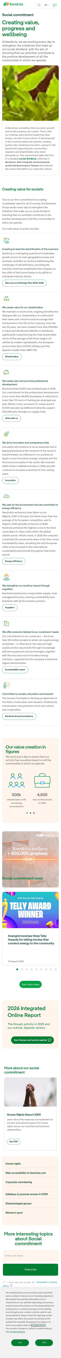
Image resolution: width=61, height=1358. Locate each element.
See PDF (13, 1142)
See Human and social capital (30, 1040)
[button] (27, 813)
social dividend (27, 159)
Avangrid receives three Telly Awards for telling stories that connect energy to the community (31, 940)
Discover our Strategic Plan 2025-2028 (24, 283)
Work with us (11, 418)
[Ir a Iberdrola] (14, 4)
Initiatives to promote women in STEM (27, 1194)
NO (20, 1343)
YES (44, 1343)
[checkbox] (4, 1282)
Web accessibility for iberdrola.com (26, 1173)
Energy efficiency (13, 561)
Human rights (13, 1164)
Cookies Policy (38, 1325)
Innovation (10, 480)
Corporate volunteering (19, 1182)
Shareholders (12, 357)
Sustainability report (15, 670)
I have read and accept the (30, 1284)
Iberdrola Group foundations (19, 716)
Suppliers (9, 608)
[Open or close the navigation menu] (55, 5)
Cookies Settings (17, 1332)
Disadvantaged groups (18, 1203)
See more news (30, 984)
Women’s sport (14, 1213)
